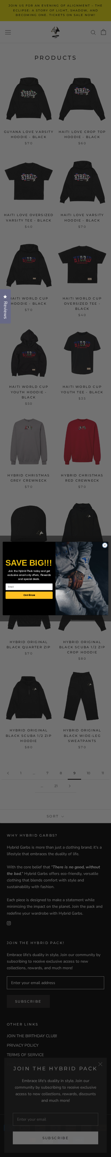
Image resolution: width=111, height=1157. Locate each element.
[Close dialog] (104, 545)
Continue (29, 595)
